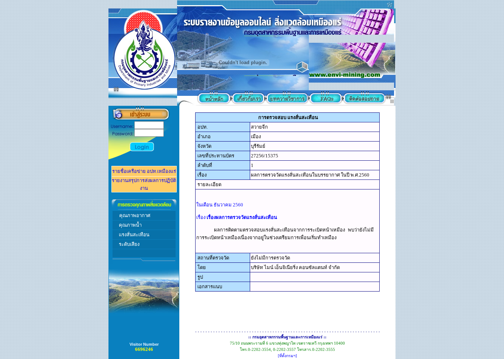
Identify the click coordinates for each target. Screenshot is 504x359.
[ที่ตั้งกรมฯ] (287, 356)
